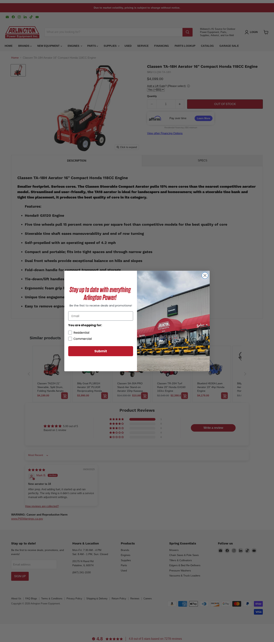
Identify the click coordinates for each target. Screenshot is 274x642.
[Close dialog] (205, 275)
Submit (100, 351)
